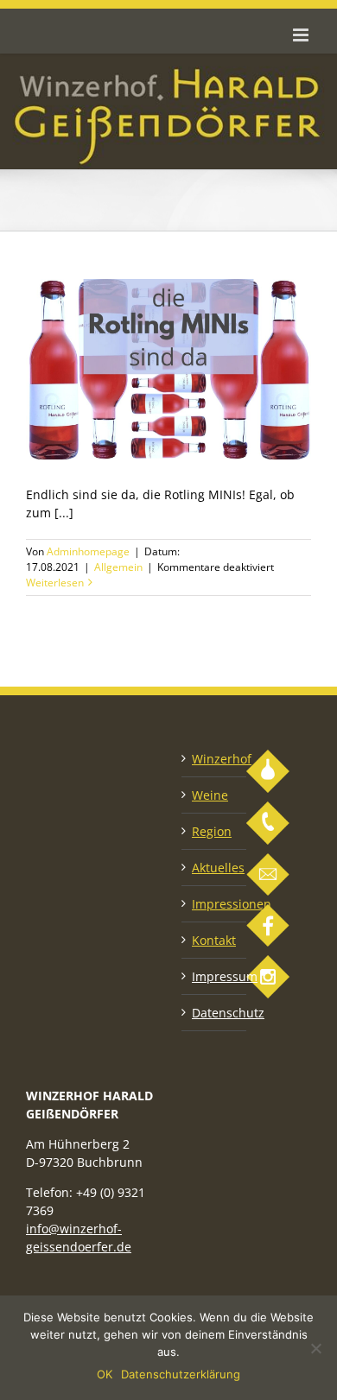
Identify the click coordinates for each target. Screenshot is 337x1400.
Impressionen (215, 904)
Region (212, 831)
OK (104, 1374)
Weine (210, 795)
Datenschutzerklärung (180, 1374)
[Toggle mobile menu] (302, 35)
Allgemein (118, 567)
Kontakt (214, 940)
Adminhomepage (88, 551)
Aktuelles (215, 867)
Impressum (215, 976)
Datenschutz (215, 1012)
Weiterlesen (55, 582)
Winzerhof (215, 759)
